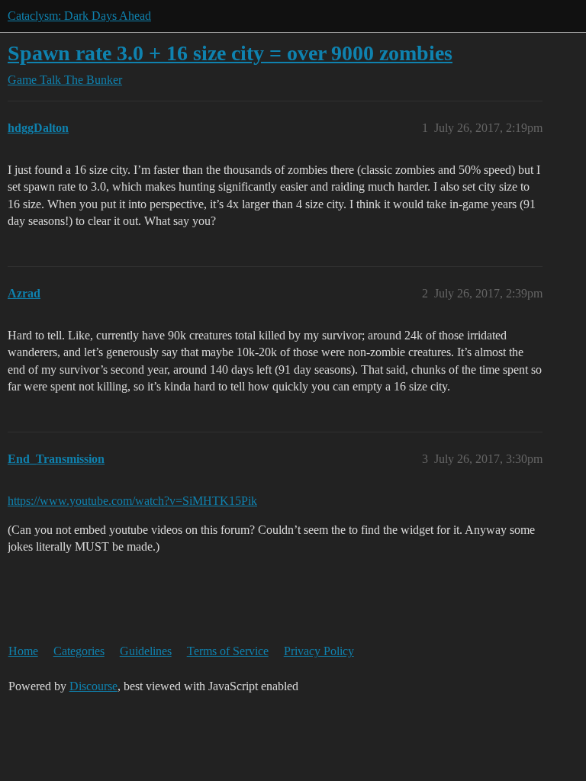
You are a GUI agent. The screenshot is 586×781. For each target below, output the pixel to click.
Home (23, 650)
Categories (79, 650)
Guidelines (146, 650)
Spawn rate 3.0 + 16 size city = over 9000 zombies (230, 53)
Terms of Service (228, 650)
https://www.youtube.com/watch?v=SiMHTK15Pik (132, 500)
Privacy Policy (319, 650)
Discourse (93, 686)
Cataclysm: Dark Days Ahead (79, 15)
